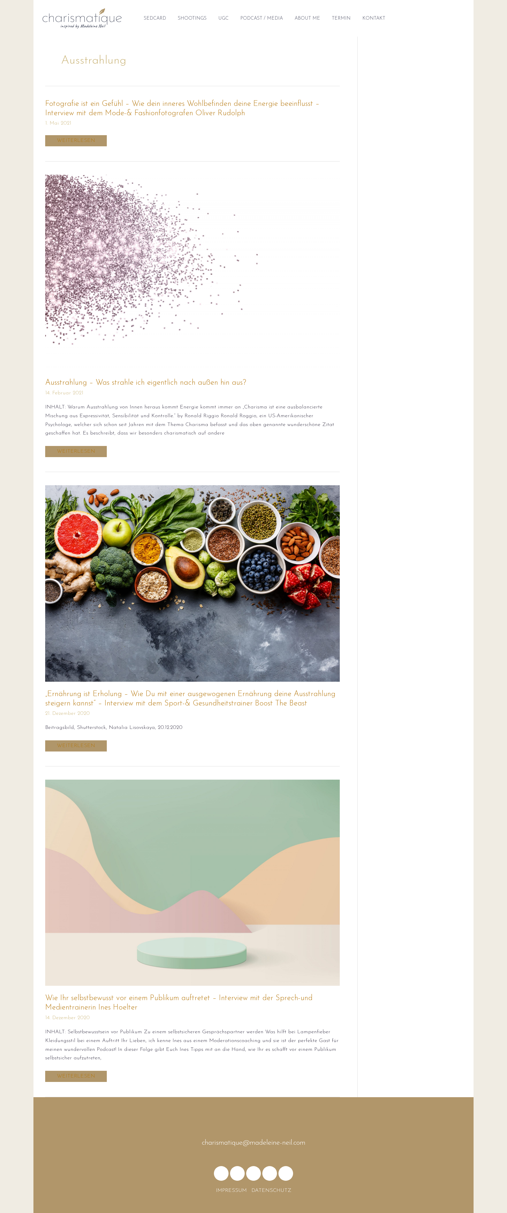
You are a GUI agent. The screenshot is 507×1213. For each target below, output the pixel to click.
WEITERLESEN (78, 140)
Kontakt (373, 18)
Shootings (192, 18)
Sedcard (155, 18)
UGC (223, 18)
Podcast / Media (261, 18)
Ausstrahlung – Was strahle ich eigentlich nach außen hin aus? (145, 383)
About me (307, 18)
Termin (341, 18)
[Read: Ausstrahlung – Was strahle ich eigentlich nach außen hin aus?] (192, 272)
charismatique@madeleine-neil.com (253, 1142)
